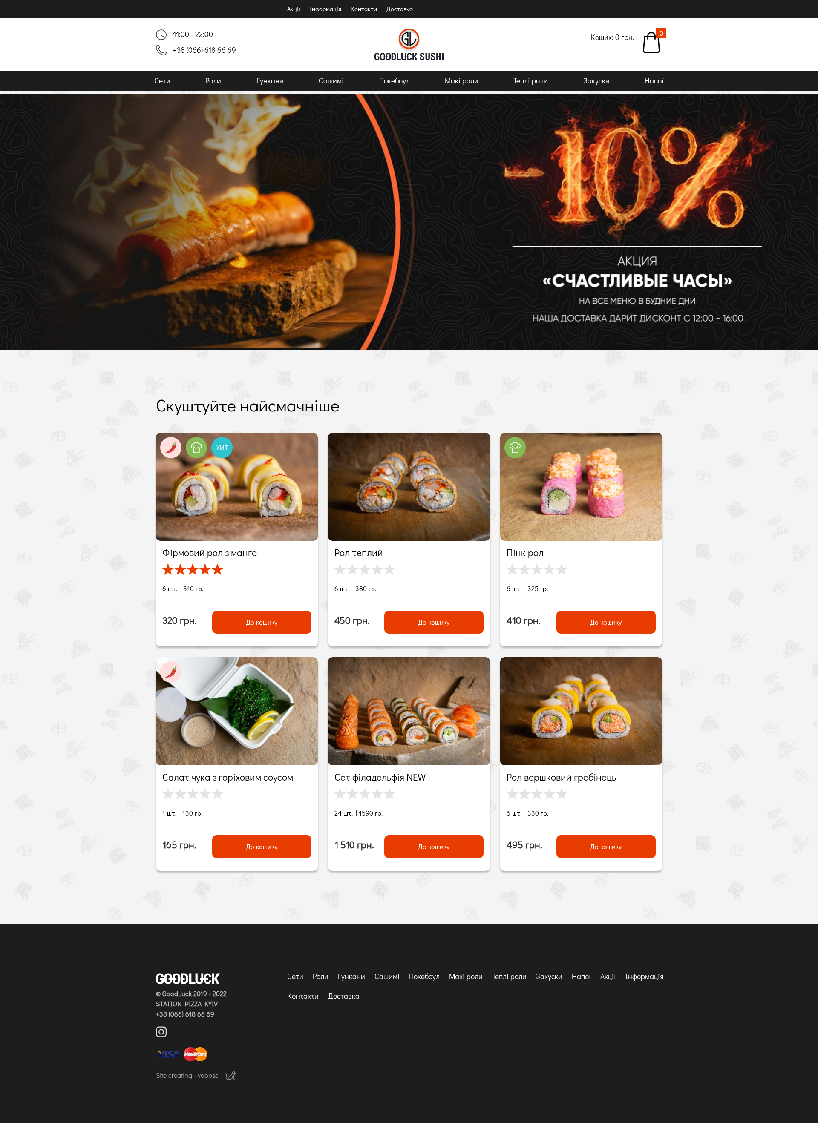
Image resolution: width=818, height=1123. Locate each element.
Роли (213, 81)
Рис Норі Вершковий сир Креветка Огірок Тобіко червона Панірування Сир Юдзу (580, 486)
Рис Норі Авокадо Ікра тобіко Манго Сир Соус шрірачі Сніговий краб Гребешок (579, 711)
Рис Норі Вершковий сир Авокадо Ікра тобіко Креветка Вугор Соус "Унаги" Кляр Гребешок (407, 487)
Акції (293, 9)
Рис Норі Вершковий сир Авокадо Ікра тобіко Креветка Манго (230, 487)
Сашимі (331, 81)
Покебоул (394, 81)
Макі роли (461, 81)
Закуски (596, 81)
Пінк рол (525, 552)
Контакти (364, 9)
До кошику (261, 622)
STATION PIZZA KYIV (187, 1003)
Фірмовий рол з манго (209, 552)
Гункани (270, 81)
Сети (162, 81)
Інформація (325, 9)
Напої (654, 81)
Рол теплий (358, 552)
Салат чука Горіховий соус (237, 711)
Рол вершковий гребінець (561, 776)
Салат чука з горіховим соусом (227, 776)
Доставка (399, 9)
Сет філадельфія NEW (380, 776)
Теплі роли (530, 81)
